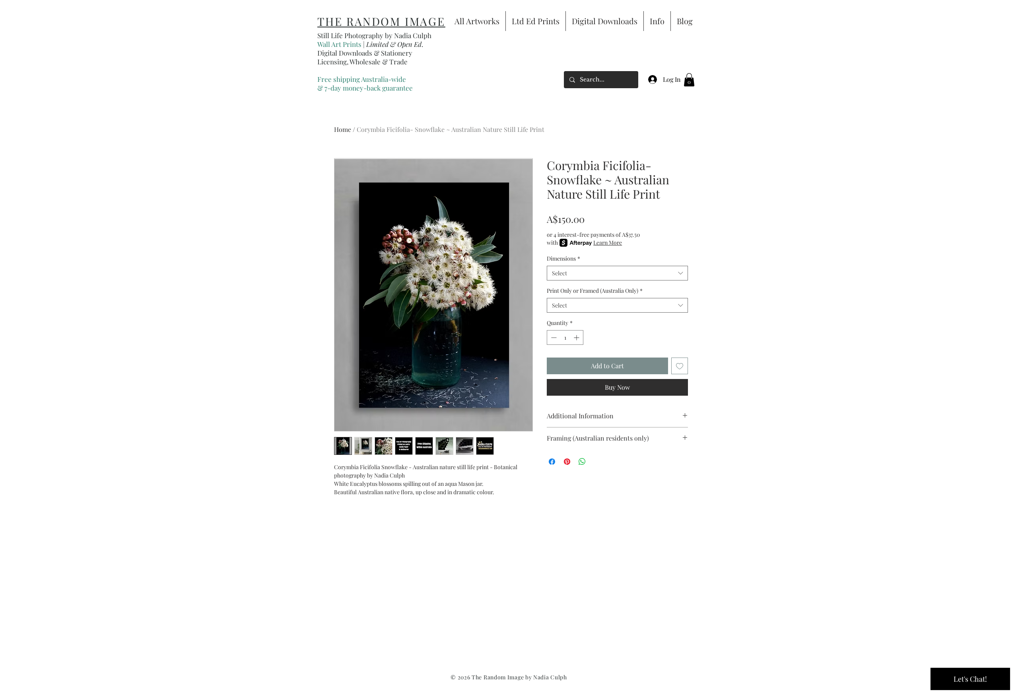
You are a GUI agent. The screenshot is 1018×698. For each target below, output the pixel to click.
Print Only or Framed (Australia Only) (595, 290)
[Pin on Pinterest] (567, 461)
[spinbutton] (565, 337)
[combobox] (617, 273)
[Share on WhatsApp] (582, 461)
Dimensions (563, 258)
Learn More (607, 242)
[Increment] (577, 337)
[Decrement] (553, 337)
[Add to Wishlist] (679, 366)
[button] (689, 79)
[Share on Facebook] (552, 461)
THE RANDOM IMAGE (381, 21)
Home (342, 129)
